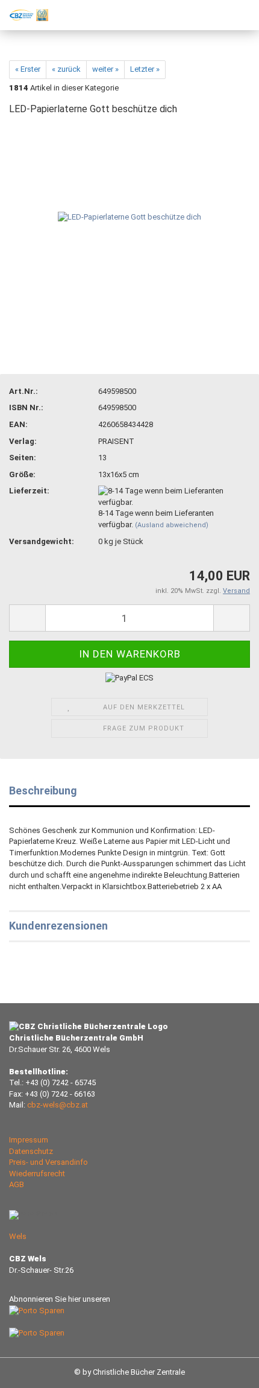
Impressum (28, 1139)
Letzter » (145, 69)
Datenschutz (31, 1151)
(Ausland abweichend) (171, 525)
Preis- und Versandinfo (48, 1162)
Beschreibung (43, 790)
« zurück (66, 69)
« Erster (27, 69)
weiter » (105, 69)
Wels (18, 1236)
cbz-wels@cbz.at (57, 1104)
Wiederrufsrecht (37, 1173)
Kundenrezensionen (58, 925)
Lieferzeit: (29, 490)
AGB (16, 1184)
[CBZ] (24, 15)
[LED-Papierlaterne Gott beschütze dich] (129, 216)
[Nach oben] (226, 1370)
